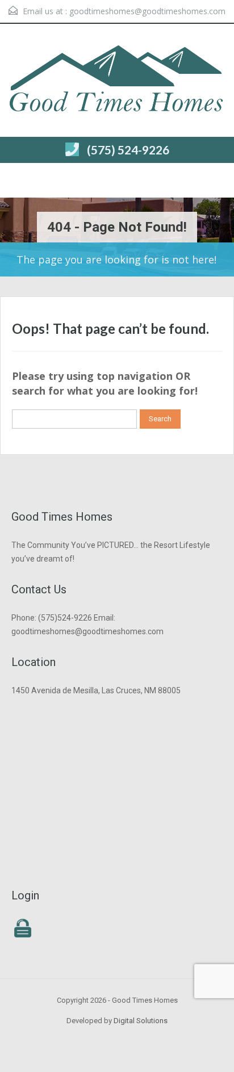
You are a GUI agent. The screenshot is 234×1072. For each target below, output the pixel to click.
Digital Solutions (141, 1020)
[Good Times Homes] (117, 81)
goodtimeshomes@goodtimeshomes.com (147, 11)
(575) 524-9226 (128, 150)
